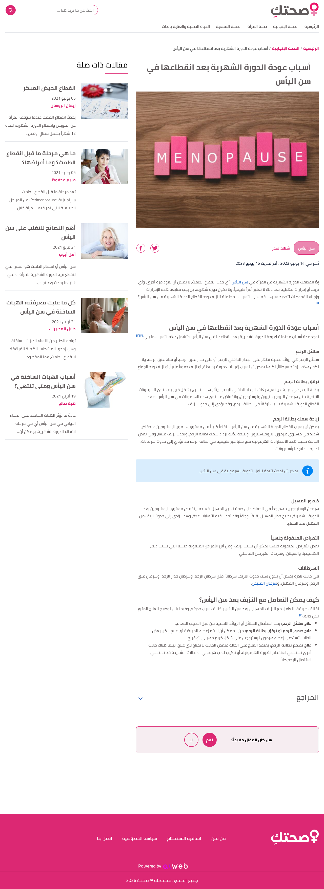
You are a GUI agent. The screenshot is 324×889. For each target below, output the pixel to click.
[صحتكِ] (295, 10)
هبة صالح (67, 403)
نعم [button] (209, 740)
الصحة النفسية (228, 26)
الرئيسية (312, 26)
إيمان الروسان (63, 105)
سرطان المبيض (264, 583)
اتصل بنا (104, 838)
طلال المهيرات (62, 328)
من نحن (218, 838)
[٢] (141, 335)
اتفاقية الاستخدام (184, 838)
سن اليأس (306, 248)
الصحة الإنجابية (285, 26)
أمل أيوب (67, 254)
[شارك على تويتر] (154, 248)
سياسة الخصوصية (139, 838)
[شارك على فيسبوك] (140, 248)
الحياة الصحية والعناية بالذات (186, 26)
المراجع (307, 697)
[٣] (301, 615)
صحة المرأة (257, 26)
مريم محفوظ (64, 180)
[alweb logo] (175, 866)
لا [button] (191, 740)
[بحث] (11, 10)
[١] (317, 302)
